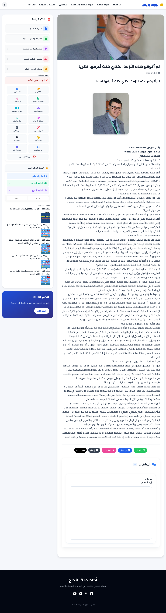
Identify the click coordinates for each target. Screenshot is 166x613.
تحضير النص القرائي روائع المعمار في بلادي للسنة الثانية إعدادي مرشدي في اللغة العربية (29, 241)
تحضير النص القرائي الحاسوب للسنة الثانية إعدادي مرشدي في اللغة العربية (29, 272)
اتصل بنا (32, 4)
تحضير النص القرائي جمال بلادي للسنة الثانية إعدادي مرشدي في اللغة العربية (28, 225)
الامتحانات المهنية (47, 4)
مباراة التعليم (103, 4)
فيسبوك (123, 450)
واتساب (139, 450)
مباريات (38, 198)
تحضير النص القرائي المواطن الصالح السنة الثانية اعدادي (30, 210)
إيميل (92, 450)
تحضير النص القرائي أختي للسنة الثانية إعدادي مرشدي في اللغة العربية (31, 256)
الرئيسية (117, 4)
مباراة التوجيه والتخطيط (82, 4)
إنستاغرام (108, 450)
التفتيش (63, 4)
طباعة (78, 450)
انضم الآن (41, 311)
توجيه (17, 198)
